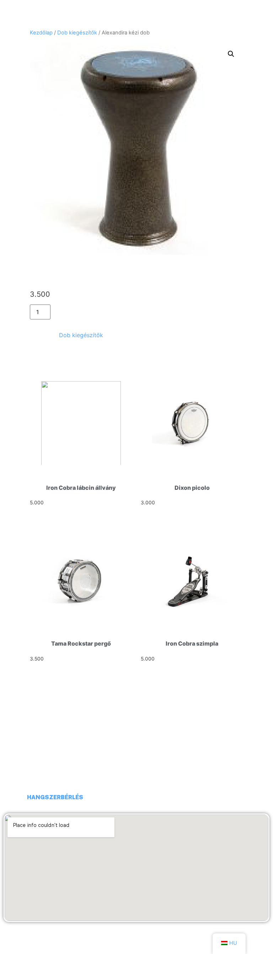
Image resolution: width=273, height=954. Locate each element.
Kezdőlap (41, 32)
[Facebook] (12, 797)
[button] (231, 54)
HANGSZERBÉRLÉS (55, 797)
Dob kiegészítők (77, 32)
